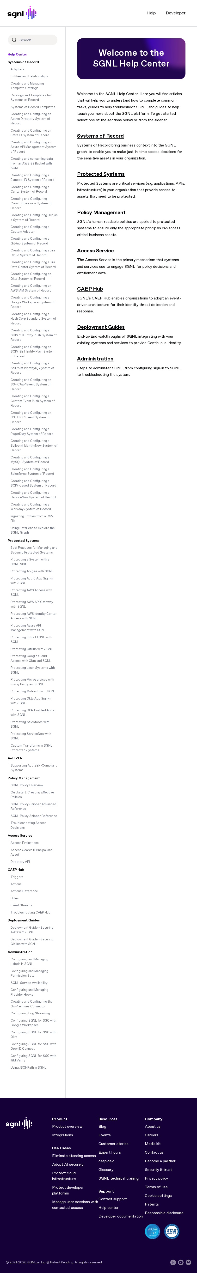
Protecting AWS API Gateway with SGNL (32, 604)
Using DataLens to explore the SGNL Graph (33, 530)
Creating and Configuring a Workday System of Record (31, 507)
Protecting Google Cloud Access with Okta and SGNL (31, 658)
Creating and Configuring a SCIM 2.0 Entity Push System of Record (34, 335)
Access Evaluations (25, 843)
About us (152, 1126)
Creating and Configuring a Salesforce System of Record (32, 471)
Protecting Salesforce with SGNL (30, 724)
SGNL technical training (118, 1178)
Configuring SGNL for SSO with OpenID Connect (33, 1046)
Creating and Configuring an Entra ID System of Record (31, 133)
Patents (152, 1204)
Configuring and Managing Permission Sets (29, 973)
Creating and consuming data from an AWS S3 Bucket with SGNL (32, 163)
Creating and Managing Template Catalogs (27, 86)
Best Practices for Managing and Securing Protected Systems (34, 550)
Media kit (153, 1143)
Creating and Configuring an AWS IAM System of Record (31, 288)
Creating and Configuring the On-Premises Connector (32, 1004)
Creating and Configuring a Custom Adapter (30, 229)
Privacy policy (156, 1178)
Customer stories (113, 1143)
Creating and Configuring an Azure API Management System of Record (33, 147)
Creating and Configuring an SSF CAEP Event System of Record (31, 384)
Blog (102, 1126)
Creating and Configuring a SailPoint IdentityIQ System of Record (32, 368)
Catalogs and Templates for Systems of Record (31, 97)
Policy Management (24, 778)
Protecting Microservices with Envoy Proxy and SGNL (32, 682)
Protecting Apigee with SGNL (32, 571)
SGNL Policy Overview (27, 785)
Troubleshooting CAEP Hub (30, 913)
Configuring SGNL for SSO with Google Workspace (33, 1023)
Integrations (62, 1135)
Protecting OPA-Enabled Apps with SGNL (32, 712)
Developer (175, 13)
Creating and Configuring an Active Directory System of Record (31, 119)
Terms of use (156, 1187)
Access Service (20, 836)
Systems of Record (23, 62)
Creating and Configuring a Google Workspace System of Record (33, 302)
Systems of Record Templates (33, 107)
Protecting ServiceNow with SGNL (31, 736)
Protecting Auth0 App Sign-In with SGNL (32, 581)
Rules (15, 898)
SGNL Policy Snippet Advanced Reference (33, 806)
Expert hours (109, 1152)
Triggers (17, 877)
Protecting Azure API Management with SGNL (28, 628)
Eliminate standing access (74, 1155)
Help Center (17, 54)
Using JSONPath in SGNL (28, 1068)
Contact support (112, 1199)
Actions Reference (24, 891)
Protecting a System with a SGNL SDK (30, 562)
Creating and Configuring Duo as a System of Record (34, 217)
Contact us (154, 1152)
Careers (152, 1135)
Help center (108, 1207)
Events (104, 1135)
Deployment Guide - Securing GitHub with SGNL (32, 942)
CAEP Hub (16, 870)
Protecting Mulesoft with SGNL (33, 691)
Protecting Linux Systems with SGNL (33, 670)
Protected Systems (23, 541)
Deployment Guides (24, 920)
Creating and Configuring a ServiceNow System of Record (33, 495)
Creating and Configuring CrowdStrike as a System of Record (31, 203)
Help (151, 13)
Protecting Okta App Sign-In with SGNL (31, 701)
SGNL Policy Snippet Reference (34, 816)
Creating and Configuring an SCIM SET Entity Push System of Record (33, 352)
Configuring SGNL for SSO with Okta (33, 1034)
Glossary (105, 1169)
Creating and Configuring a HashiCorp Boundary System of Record (33, 319)
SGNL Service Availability (29, 983)
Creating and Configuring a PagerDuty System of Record (32, 431)
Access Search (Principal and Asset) (32, 852)
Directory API (20, 862)
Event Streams (21, 905)
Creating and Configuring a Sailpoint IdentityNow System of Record (34, 445)
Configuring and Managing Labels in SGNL (29, 961)
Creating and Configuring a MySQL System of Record (30, 460)
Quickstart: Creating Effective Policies (32, 795)
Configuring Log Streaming (30, 1013)
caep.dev (106, 1161)
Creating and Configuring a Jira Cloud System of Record (33, 253)
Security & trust (158, 1169)
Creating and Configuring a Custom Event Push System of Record (33, 401)
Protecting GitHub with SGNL (32, 649)
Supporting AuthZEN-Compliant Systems (34, 768)
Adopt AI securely (67, 1164)
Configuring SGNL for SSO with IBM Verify (33, 1058)
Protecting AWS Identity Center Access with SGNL (34, 616)
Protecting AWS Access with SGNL (31, 592)
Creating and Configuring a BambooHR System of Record (32, 177)
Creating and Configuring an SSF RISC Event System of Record (31, 417)
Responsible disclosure (164, 1213)
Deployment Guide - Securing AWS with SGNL (32, 930)
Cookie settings (158, 1195)
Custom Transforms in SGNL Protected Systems (31, 748)
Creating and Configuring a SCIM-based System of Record (33, 483)
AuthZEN (15, 758)
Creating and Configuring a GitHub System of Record (30, 241)
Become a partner (160, 1161)
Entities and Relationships (29, 76)
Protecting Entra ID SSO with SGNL (31, 639)
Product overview (67, 1126)
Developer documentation (120, 1216)
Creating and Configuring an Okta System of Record (31, 276)
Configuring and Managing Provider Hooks (29, 992)
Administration (20, 952)
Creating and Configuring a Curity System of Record (30, 189)
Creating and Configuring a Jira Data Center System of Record (33, 264)
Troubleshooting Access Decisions (28, 825)
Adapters (17, 69)
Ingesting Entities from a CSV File (32, 518)
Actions (16, 884)
